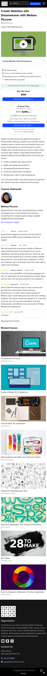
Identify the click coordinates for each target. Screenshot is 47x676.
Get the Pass (35, 4)
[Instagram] (12, 641)
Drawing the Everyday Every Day (14, 491)
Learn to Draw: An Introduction (13, 423)
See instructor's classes (10, 222)
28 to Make (5, 558)
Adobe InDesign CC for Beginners (14, 392)
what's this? (35, 85)
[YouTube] (3, 641)
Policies (23, 673)
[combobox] (19, 3)
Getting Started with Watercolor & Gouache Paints (20, 457)
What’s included (29, 131)
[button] (41, 670)
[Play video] (23, 44)
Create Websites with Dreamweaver (17, 61)
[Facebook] (7, 641)
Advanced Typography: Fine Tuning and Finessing (21, 524)
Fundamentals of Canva (10, 358)
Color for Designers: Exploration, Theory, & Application (22, 592)
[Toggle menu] (44, 3)
